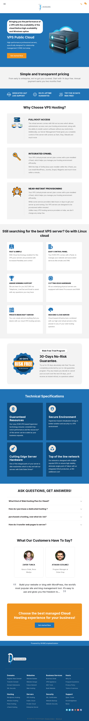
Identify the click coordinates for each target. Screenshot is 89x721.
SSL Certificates (51, 697)
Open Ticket (70, 697)
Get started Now (16, 56)
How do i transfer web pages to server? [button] (27, 524)
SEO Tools (49, 685)
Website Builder (32, 678)
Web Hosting (31, 688)
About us (59, 719)
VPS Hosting (31, 697)
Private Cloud (31, 704)
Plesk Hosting (11, 704)
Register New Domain (14, 678)
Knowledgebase (71, 701)
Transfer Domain (12, 682)
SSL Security (11, 688)
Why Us (68, 678)
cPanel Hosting (12, 707)
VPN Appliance (51, 682)
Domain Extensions (13, 685)
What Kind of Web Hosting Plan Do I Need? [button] (29, 501)
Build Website (50, 688)
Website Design (32, 682)
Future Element (32, 685)
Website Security (52, 704)
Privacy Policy (70, 685)
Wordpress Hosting (13, 697)
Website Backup (51, 701)
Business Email (51, 678)
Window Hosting (12, 701)
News (67, 704)
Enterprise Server (32, 707)
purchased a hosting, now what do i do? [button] (28, 517)
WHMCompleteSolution (49, 643)
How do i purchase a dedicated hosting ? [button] (28, 509)
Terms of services (72, 688)
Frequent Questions (72, 682)
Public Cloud (31, 701)
